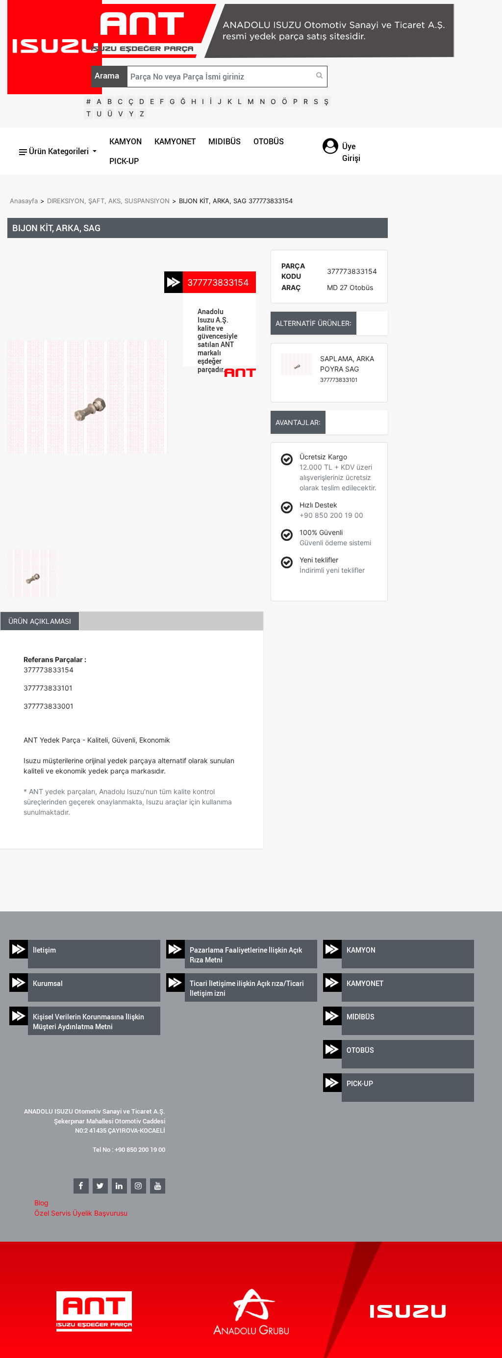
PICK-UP (124, 161)
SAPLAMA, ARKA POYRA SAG (347, 368)
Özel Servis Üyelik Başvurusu (80, 1213)
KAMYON (125, 141)
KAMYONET (175, 141)
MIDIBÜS (224, 141)
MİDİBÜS (361, 1016)
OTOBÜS (268, 141)
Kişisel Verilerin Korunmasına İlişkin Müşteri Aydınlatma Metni (88, 1021)
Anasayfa (24, 201)
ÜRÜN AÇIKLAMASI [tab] (39, 621)
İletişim (44, 950)
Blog (41, 1202)
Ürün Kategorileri (59, 151)
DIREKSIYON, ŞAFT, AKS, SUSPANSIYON (108, 201)
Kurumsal (48, 983)
